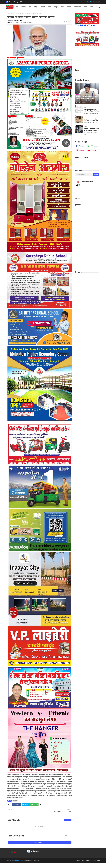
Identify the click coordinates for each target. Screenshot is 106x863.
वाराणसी (43, 7)
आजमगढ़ (23, 7)
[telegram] (99, 2)
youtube (94, 150)
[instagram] (96, 2)
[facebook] (88, 2)
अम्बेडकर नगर (77, 7)
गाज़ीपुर (35, 7)
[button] (98, 7)
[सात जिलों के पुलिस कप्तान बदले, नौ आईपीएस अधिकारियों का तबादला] (79, 109)
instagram (82, 150)
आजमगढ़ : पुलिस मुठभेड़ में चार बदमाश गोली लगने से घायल (91, 129)
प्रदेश (92, 7)
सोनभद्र (69, 7)
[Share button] (40, 804)
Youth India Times (85, 25)
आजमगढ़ (13, 13)
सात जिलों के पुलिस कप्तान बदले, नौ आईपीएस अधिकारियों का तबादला (91, 110)
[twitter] (91, 2)
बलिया (49, 7)
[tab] (17, 7)
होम (17, 7)
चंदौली (85, 7)
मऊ (30, 7)
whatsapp (94, 146)
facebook (82, 146)
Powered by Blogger (82, 157)
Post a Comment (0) (39, 842)
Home (8, 13)
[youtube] (94, 2)
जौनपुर (55, 7)
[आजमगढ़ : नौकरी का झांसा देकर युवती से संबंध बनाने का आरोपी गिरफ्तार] (79, 119)
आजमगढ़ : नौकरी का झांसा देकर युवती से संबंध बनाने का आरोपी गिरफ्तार (91, 120)
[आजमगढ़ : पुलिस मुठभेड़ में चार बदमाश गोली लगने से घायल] (79, 129)
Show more (67, 820)
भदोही (62, 7)
